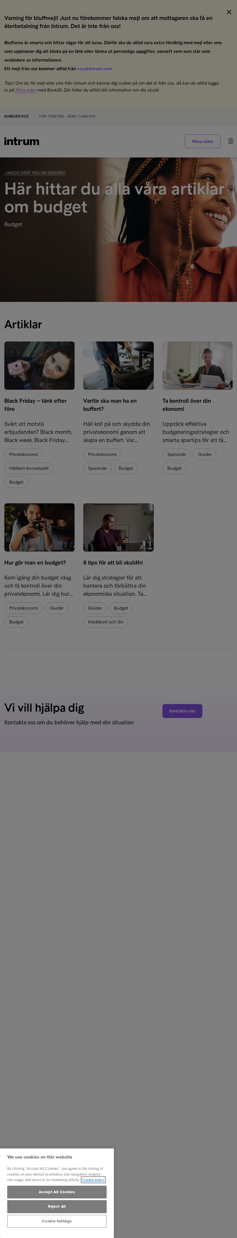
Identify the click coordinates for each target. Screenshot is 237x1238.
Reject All (57, 1206)
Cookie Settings (57, 1221)
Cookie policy (93, 1180)
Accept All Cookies (57, 1192)
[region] (57, 1193)
